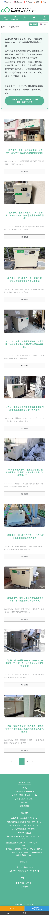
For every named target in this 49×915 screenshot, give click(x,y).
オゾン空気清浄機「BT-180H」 (24, 829)
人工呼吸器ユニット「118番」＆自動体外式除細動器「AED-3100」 (24, 853)
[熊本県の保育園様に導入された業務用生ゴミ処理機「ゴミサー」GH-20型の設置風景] (24, 192)
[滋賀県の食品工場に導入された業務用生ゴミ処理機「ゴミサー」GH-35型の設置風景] (24, 258)
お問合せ (24, 886)
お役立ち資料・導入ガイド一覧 (24, 795)
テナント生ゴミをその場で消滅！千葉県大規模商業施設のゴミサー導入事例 (24, 408)
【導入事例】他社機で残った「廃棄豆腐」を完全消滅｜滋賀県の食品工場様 (24, 279)
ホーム (5, 27)
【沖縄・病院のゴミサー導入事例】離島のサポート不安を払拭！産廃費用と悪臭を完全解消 (24, 728)
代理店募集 (24, 806)
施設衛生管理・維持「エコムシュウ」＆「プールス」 (24, 843)
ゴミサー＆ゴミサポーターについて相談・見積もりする (24, 100)
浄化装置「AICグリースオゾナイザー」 (24, 825)
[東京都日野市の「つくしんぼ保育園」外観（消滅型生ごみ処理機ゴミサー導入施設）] (24, 130)
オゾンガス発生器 (24, 832)
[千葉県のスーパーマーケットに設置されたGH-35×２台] (24, 387)
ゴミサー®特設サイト (24, 867)
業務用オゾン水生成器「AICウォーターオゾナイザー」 (24, 837)
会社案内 (24, 802)
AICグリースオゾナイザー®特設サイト (25, 871)
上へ (40, 913)
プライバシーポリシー (24, 883)
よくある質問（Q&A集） (24, 798)
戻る (24, 913)
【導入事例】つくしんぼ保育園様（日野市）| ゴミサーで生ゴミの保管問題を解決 (24, 151)
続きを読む (24, 171)
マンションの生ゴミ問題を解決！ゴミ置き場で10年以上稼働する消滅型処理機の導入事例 (24, 344)
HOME (24, 788)
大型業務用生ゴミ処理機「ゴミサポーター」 (24, 821)
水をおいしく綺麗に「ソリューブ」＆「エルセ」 (25, 849)
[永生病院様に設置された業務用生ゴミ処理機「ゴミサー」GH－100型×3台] (24, 515)
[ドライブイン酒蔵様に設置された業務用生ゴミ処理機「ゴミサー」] (24, 577)
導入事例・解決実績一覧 (24, 791)
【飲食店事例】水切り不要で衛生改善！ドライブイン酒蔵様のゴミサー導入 (24, 599)
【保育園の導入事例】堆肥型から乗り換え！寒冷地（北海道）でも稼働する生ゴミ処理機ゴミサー (24, 472)
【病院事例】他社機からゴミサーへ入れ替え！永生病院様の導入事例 (24, 536)
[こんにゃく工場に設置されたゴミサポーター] (24, 640)
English (43, 24)
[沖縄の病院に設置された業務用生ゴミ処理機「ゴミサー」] (24, 706)
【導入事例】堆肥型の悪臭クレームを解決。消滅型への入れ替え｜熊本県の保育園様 (24, 215)
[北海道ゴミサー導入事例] (24, 449)
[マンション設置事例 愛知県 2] (24, 321)
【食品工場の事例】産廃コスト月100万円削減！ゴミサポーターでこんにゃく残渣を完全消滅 (25, 663)
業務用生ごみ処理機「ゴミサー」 (24, 818)
